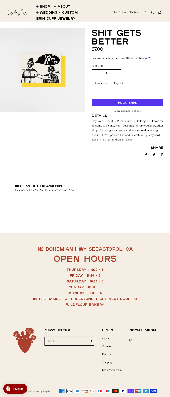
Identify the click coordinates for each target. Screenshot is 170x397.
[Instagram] (130, 340)
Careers (106, 346)
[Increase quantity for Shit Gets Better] (117, 73)
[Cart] (159, 12)
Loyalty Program (112, 369)
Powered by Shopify (40, 391)
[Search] (145, 12)
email (51, 341)
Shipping (107, 362)
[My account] (152, 12)
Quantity (98, 66)
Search (106, 338)
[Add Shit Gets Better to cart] (127, 92)
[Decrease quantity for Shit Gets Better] (95, 73)
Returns (106, 354)
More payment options (127, 110)
